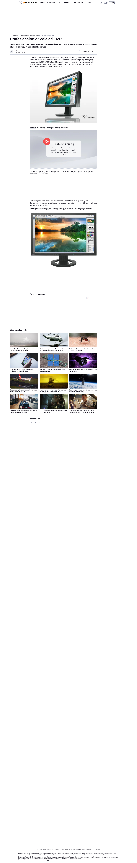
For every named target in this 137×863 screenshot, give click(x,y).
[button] (106, 3)
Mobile (42, 2)
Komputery (50, 2)
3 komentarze (85, 51)
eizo (32, 298)
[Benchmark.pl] (31, 2)
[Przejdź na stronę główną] (20, 3)
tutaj (48, 859)
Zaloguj (112, 2)
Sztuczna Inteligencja (78, 2)
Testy (59, 2)
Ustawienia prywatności (93, 849)
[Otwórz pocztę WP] (101, 2)
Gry (89, 2)
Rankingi (66, 2)
